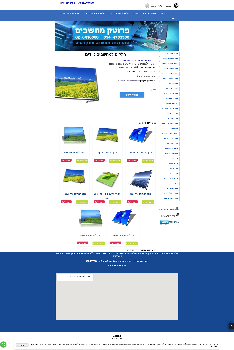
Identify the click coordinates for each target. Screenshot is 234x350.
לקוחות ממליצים (149, 13)
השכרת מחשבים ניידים (169, 74)
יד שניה (175, 183)
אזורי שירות (174, 173)
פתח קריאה (174, 168)
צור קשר (163, 13)
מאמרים (136, 13)
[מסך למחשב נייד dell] (74, 144)
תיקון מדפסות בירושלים (173, 86)
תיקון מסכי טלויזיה (171, 98)
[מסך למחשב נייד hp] (107, 143)
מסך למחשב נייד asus (140, 194)
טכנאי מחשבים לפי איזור (171, 180)
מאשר (22, 345)
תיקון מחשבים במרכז (170, 123)
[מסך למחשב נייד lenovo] (140, 142)
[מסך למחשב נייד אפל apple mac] (107, 191)
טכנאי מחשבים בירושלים (172, 56)
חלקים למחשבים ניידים (120, 13)
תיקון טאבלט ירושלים (170, 79)
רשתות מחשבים (172, 103)
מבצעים (173, 18)
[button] (132, 160)
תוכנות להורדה (172, 188)
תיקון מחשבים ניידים (170, 59)
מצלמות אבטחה (172, 118)
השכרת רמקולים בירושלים (172, 115)
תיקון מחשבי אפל (171, 69)
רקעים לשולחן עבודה (170, 133)
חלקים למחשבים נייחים (95, 13)
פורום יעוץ (174, 128)
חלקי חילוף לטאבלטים (71, 13)
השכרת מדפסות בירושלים (172, 91)
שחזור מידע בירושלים (170, 64)
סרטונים (175, 158)
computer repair (171, 148)
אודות (174, 13)
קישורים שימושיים (171, 143)
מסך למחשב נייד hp (107, 152)
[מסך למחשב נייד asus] (140, 191)
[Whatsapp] (3, 344)
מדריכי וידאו (173, 163)
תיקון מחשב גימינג (171, 198)
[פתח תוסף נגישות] (231, 326)
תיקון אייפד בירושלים (170, 108)
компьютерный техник (171, 155)
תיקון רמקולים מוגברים (169, 193)
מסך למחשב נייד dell (74, 152)
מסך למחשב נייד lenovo (140, 152)
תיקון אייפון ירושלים (170, 93)
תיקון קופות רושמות (171, 138)
